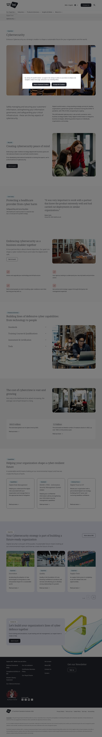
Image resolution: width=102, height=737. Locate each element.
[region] (51, 81)
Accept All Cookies (59, 84)
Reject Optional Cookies (41, 84)
